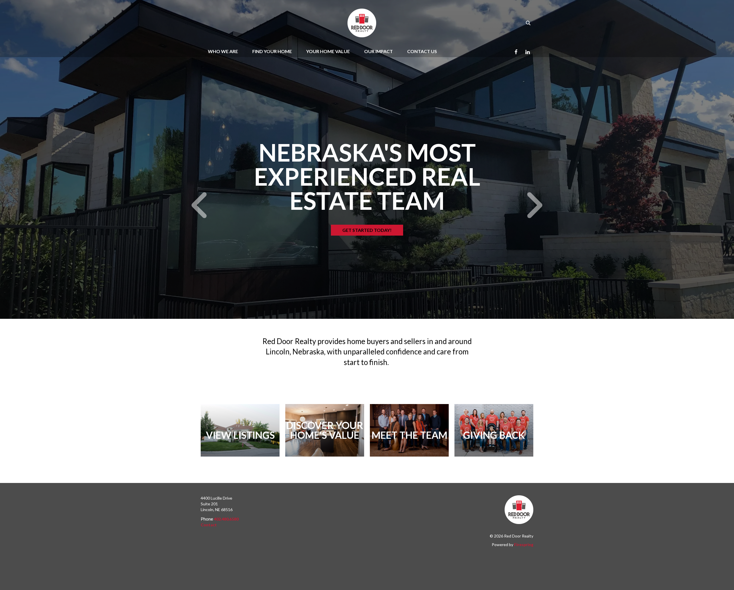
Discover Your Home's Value (324, 430)
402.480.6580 (226, 519)
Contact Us (422, 51)
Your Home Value (328, 51)
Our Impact (378, 51)
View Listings (240, 435)
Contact (209, 524)
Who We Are (223, 51)
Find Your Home (272, 51)
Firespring (523, 544)
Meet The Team (409, 435)
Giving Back (494, 435)
